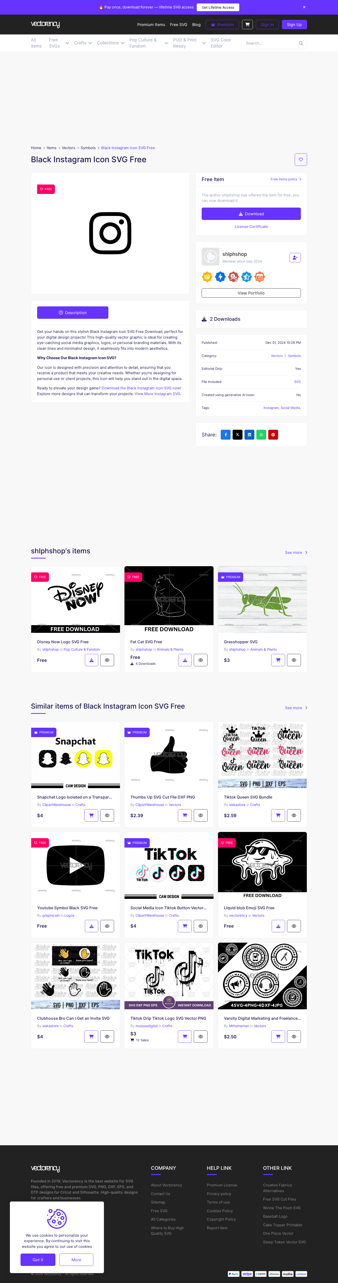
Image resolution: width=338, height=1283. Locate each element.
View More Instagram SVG (157, 393)
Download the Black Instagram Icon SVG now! (141, 388)
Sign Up (294, 24)
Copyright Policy (221, 1219)
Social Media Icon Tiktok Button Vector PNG (168, 907)
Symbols (88, 147)
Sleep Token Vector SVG (284, 1242)
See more (294, 552)
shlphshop (50, 649)
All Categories (163, 1219)
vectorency (238, 915)
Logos (69, 915)
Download (254, 213)
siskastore (237, 804)
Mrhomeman (239, 1026)
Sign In (267, 24)
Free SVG (159, 1210)
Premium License (222, 1185)
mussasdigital (147, 1026)
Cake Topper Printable (282, 1225)
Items (51, 147)
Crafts (80, 804)
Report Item (217, 1228)
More (76, 1259)
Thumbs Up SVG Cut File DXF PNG (162, 797)
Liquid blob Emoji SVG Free (249, 907)
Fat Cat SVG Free (146, 641)
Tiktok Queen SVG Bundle (248, 797)
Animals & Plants (170, 649)
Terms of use (218, 1202)
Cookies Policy (220, 1210)
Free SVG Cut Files (279, 1199)
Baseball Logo (275, 1216)
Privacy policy (219, 1193)
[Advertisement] (169, 98)
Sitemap (158, 1202)
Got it (38, 1259)
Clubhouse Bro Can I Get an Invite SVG (73, 1018)
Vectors (68, 147)
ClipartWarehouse (56, 804)
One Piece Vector (278, 1233)
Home (36, 147)
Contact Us (160, 1193)
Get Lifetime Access (218, 7)
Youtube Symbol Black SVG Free (67, 907)
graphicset (51, 915)
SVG (297, 382)
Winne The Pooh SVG (282, 1207)
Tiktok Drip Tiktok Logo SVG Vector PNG (168, 1018)
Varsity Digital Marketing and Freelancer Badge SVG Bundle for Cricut (262, 1018)
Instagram (271, 408)
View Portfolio (251, 293)
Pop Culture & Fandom (82, 649)
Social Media (290, 408)
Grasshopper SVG (241, 641)
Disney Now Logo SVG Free (63, 641)
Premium (225, 24)
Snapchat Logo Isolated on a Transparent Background (75, 797)
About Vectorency (166, 1185)
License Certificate (251, 226)
